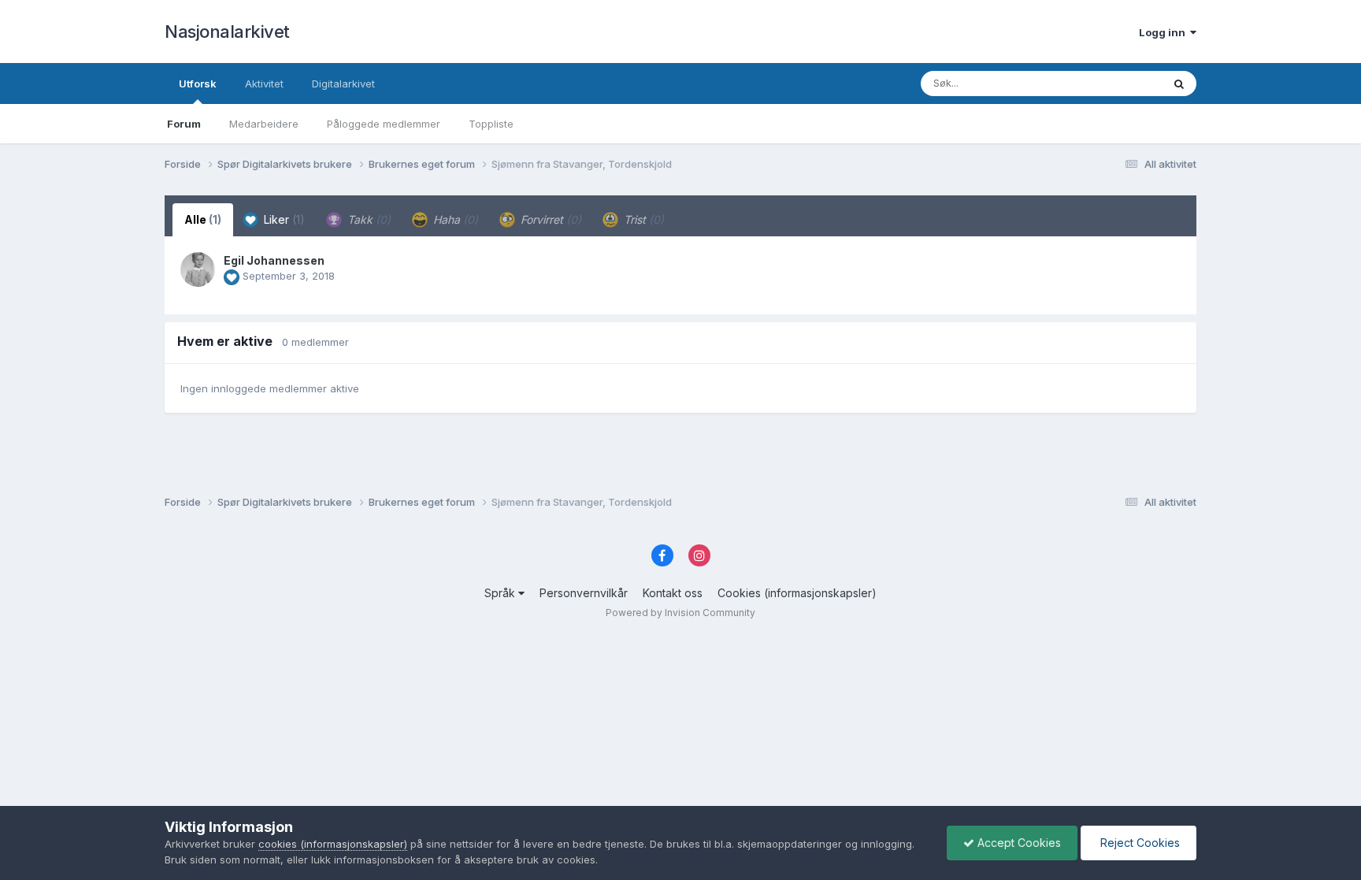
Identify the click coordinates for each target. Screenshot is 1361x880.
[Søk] (1179, 83)
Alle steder (1115, 83)
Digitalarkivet (343, 83)
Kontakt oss (673, 593)
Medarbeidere (264, 123)
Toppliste (491, 123)
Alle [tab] (202, 219)
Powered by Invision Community (680, 612)
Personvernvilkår (584, 593)
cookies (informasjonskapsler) (332, 843)
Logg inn (1164, 32)
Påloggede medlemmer (383, 123)
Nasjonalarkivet (227, 31)
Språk (501, 593)
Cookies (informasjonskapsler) (797, 593)
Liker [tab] (283, 219)
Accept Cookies (1017, 842)
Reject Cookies (1138, 842)
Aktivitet (264, 83)
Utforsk (198, 83)
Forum (184, 123)
